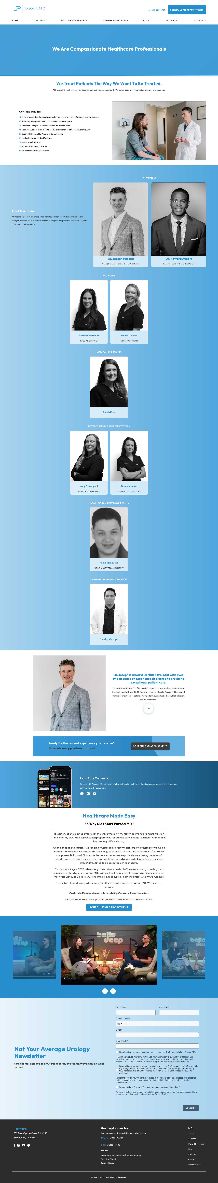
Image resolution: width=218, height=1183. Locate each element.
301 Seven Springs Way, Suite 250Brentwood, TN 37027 (30, 1135)
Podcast (172, 20)
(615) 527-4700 (158, 10)
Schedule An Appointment (186, 10)
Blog (146, 20)
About (39, 20)
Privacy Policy (194, 1164)
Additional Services (73, 20)
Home (15, 20)
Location (200, 20)
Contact (192, 1159)
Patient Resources (114, 20)
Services (192, 1138)
